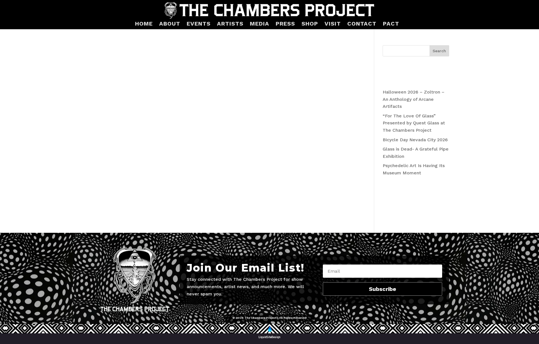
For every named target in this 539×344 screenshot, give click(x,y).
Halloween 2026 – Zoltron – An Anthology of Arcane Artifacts (413, 99)
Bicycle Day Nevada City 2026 (415, 139)
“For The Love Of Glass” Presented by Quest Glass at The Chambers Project (414, 123)
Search (439, 51)
